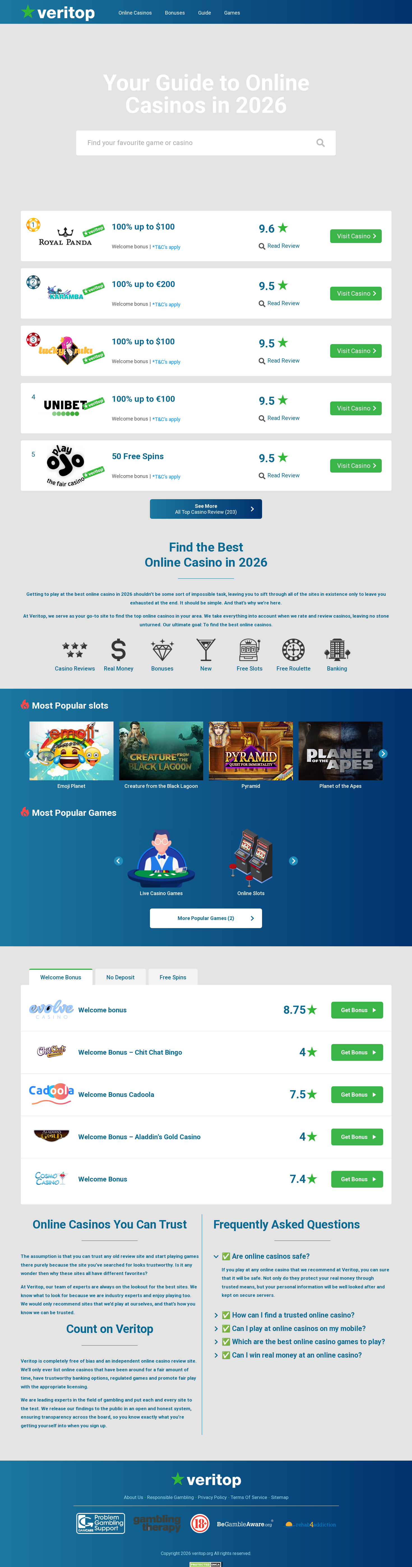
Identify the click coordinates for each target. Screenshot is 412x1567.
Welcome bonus (102, 1010)
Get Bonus (354, 1010)
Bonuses (162, 668)
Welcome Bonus (102, 1179)
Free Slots (250, 668)
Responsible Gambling (170, 1497)
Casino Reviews (75, 668)
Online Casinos (135, 13)
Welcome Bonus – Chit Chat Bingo (130, 1052)
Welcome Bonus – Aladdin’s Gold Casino (139, 1137)
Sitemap (279, 1497)
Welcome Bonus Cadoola (116, 1095)
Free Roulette (294, 668)
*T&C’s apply (166, 247)
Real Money (118, 668)
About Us (133, 1497)
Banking (337, 668)
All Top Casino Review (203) (206, 509)
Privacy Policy (212, 1497)
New (206, 668)
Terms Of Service (249, 1497)
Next (383, 753)
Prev (28, 753)
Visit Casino (354, 236)
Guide (204, 13)
